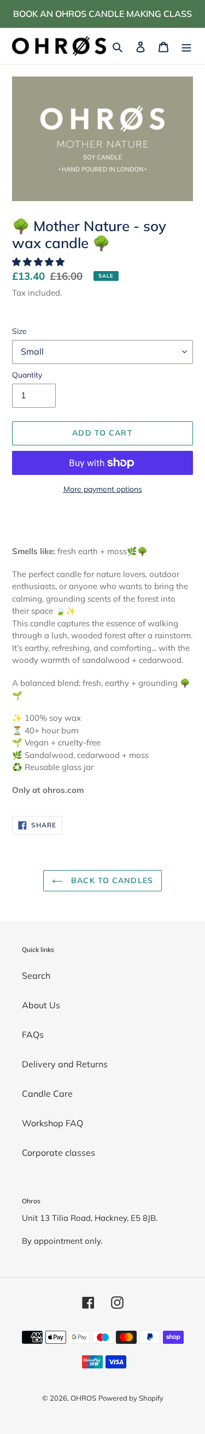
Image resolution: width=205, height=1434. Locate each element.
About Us (41, 1005)
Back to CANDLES (110, 880)
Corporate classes (58, 1152)
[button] (39, 261)
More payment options (102, 489)
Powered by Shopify (130, 1398)
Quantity (27, 375)
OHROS (83, 1398)
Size (19, 331)
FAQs (33, 1034)
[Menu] (186, 46)
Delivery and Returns (65, 1064)
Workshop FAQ (52, 1123)
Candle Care (47, 1093)
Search (36, 975)
